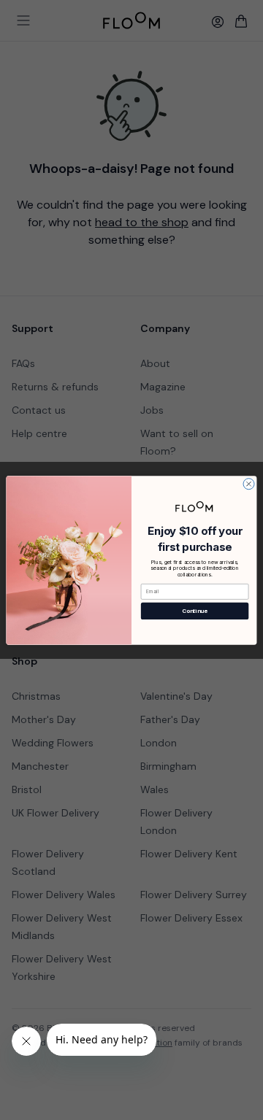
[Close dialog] (248, 483)
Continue (194, 610)
